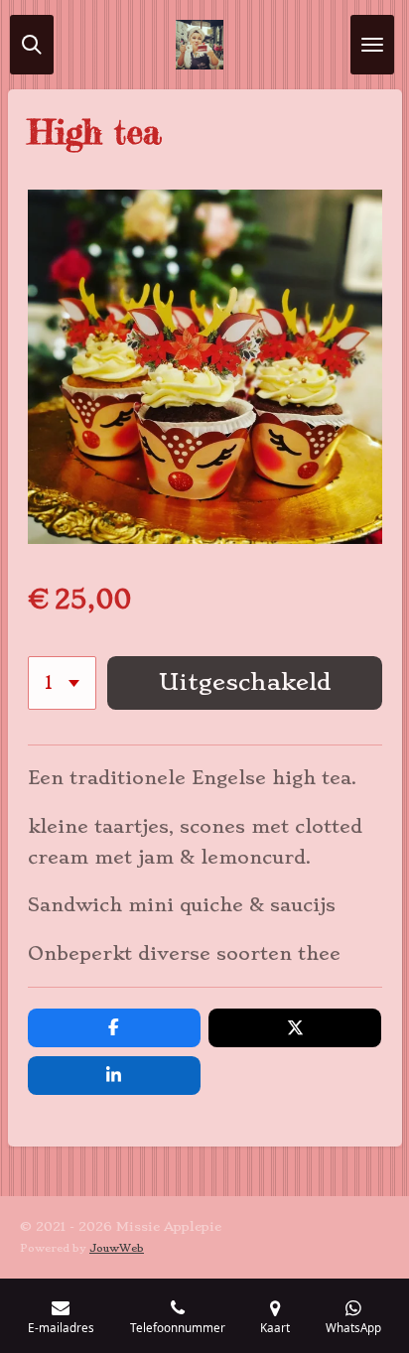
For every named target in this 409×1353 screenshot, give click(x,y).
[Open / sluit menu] (372, 44)
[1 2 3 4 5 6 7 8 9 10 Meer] (62, 683)
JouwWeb (116, 1248)
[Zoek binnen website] (32, 44)
